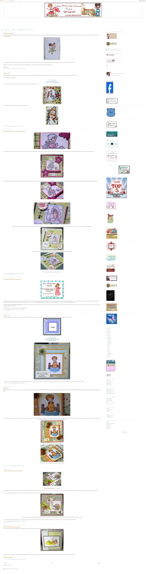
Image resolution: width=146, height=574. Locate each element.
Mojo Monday (108, 380)
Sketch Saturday (108, 425)
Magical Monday (109, 384)
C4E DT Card (6, 73)
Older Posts (99, 562)
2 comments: (23, 68)
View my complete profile (115, 75)
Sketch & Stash (108, 383)
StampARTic (108, 428)
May (108, 349)
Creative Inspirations (109, 398)
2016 (108, 328)
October (108, 341)
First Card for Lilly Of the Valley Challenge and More (14, 131)
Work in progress (7, 29)
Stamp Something (109, 417)
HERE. (51, 492)
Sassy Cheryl (74, 301)
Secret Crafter (108, 427)
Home (2, 29)
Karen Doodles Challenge (8, 33)
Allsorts (107, 422)
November (109, 340)
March (108, 351)
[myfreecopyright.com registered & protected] (113, 50)
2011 (108, 335)
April (108, 350)
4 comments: (22, 273)
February (108, 353)
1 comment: (22, 465)
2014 (108, 331)
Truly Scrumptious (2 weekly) (110, 403)
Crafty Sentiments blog (45, 304)
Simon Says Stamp (109, 399)
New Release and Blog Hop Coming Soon (12, 279)
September (109, 343)
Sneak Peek (5, 388)
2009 (108, 356)
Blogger (126, 432)
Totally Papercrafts (109, 415)
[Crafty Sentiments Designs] (109, 92)
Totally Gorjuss (108, 424)
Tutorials (32, 29)
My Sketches (13, 29)
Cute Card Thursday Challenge (78, 226)
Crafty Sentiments (31, 302)
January (108, 354)
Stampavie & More (109, 400)
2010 (108, 337)
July (108, 346)
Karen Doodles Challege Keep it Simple (11, 527)
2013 (108, 332)
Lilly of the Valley (10, 274)
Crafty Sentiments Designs (110, 81)
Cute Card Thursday (109, 409)
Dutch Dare (108, 411)
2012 (108, 334)
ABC (107, 402)
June (108, 347)
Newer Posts (5, 562)
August (108, 344)
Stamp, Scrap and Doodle (110, 423)
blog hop (8, 310)
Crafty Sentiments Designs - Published (23, 29)
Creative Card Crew (109, 392)
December (108, 338)
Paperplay (107, 408)
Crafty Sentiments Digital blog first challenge (12, 470)
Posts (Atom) (10, 565)
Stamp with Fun (108, 382)
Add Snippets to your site (110, 371)
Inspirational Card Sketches (110, 390)
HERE (13, 62)
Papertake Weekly (109, 389)
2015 (108, 329)
